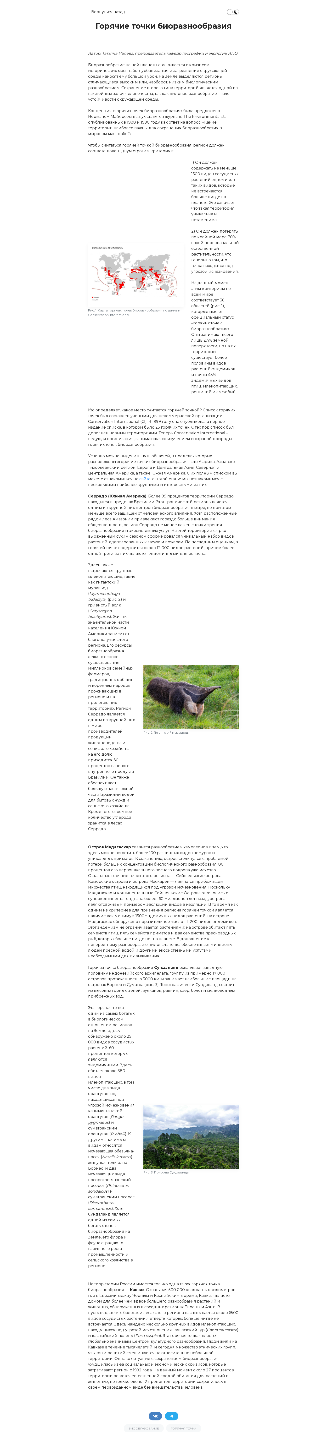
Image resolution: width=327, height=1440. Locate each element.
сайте (145, 479)
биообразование (144, 1428)
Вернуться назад (108, 12)
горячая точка (183, 1428)
